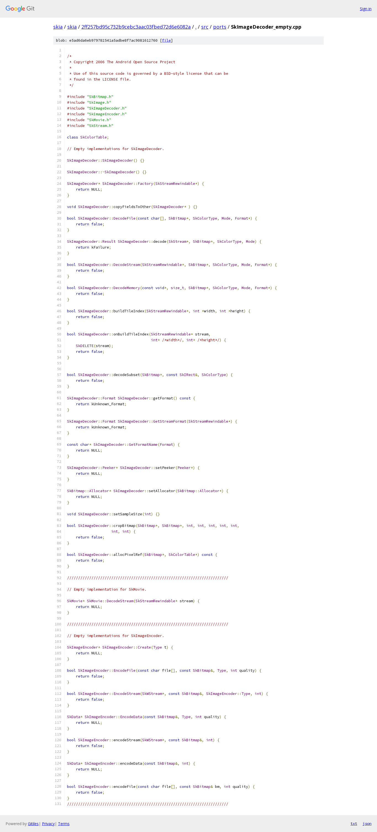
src (204, 26)
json (367, 823)
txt (354, 823)
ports (219, 26)
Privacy (48, 823)
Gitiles (33, 823)
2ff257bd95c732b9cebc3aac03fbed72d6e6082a (136, 26)
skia (58, 26)
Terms (64, 823)
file (166, 40)
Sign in (365, 8)
